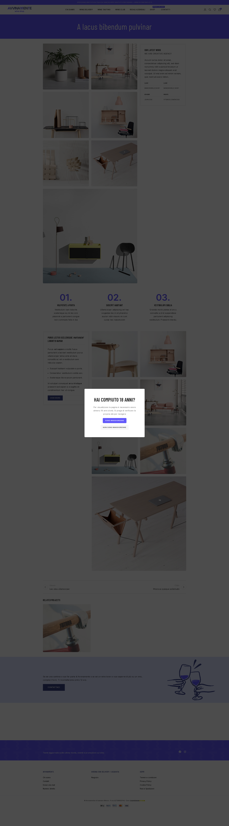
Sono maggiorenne (114, 420)
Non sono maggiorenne (114, 427)
